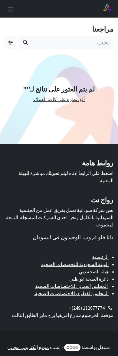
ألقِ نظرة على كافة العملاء (59, 99)
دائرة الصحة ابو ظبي (88, 279)
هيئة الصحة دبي (94, 272)
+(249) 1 (77, 308)
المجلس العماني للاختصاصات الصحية (71, 286)
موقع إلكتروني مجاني (28, 347)
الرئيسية (100, 257)
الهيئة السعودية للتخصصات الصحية (75, 264)
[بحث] (25, 42)
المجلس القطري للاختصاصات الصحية (71, 293)
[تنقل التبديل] (11, 8)
